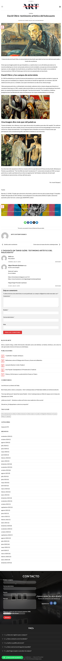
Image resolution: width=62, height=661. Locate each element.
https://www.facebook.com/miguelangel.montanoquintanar (24, 279)
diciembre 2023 (5, 464)
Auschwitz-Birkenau (53, 169)
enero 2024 (4, 461)
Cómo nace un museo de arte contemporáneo (45, 244)
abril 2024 (4, 455)
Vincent (3, 404)
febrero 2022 (5, 519)
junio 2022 (4, 513)
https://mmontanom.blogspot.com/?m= (19, 277)
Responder (58, 261)
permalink (41, 228)
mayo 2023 (4, 482)
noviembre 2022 (5, 501)
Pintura (3, 416)
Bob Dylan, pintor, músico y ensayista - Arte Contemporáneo (17, 389)
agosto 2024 (4, 442)
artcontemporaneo (38, 20)
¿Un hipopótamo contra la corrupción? (17, 404)
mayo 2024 (4, 451)
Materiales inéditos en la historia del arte (47, 389)
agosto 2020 (4, 538)
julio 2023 (4, 476)
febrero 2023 (5, 492)
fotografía (44, 413)
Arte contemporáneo (6, 413)
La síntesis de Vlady (14, 385)
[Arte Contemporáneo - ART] (31, 7)
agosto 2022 (4, 510)
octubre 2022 (5, 504)
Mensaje (5, 598)
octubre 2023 (5, 470)
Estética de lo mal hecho (10, 244)
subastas (8, 416)
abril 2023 (4, 485)
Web (4, 324)
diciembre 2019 (5, 562)
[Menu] (2, 7)
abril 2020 (4, 550)
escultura (38, 413)
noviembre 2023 (5, 467)
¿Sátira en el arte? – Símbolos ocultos (11, 400)
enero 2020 (4, 559)
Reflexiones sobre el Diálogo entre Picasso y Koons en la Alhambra (23, 360)
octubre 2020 (5, 532)
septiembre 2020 (6, 535)
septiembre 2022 (6, 507)
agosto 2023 (4, 473)
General (31, 13)
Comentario (6, 296)
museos (55, 413)
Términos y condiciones (25, 657)
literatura (49, 413)
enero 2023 (4, 495)
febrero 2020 (5, 556)
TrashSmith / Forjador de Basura (14, 355)
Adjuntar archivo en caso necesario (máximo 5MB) (17, 611)
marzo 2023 (4, 488)
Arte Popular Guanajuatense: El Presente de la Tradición (20, 369)
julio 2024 (4, 445)
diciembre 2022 (5, 498)
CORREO (31, 1)
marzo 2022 (4, 516)
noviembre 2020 (5, 529)
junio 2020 (4, 544)
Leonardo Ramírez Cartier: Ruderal (15, 365)
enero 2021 (4, 522)
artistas (14, 413)
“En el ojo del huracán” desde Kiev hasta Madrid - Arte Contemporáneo (20, 394)
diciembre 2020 (5, 525)
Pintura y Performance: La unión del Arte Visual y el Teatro (21, 374)
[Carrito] (60, 6)
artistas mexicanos (21, 413)
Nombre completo (8, 580)
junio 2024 (4, 448)
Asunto (5, 592)
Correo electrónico (8, 317)
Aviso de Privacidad (38, 657)
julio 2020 (4, 541)
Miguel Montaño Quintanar (16, 265)
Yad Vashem (37, 173)
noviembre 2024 (5, 436)
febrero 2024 (5, 458)
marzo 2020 (4, 553)
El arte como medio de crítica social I (33, 400)
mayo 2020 (4, 547)
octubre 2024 (5, 439)
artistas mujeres (30, 413)
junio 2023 (4, 479)
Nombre (5, 310)
